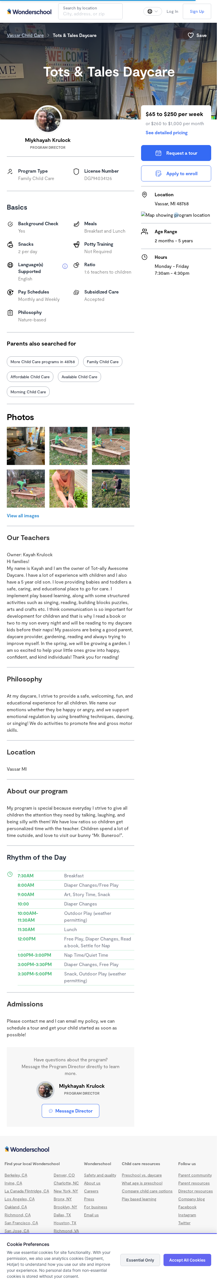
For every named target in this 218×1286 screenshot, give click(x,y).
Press (89, 1198)
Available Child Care (79, 376)
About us (92, 1182)
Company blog (191, 1198)
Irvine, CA (13, 1182)
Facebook (187, 1206)
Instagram (187, 1214)
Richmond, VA (66, 1230)
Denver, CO (64, 1175)
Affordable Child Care (30, 376)
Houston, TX (65, 1222)
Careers (91, 1190)
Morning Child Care (28, 391)
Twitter (184, 1222)
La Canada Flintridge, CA (27, 1190)
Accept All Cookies (187, 1260)
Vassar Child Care (25, 35)
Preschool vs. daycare (142, 1175)
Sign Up (197, 11)
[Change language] (152, 11)
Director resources (195, 1190)
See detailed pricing (167, 132)
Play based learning (139, 1198)
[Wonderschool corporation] (109, 1149)
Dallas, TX (62, 1214)
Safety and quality (100, 1175)
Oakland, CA (16, 1206)
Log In (172, 11)
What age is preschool (142, 1182)
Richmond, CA (18, 1214)
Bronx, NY (63, 1198)
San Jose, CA (17, 1230)
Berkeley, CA (16, 1175)
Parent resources (194, 1182)
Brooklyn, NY (65, 1206)
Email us (91, 1214)
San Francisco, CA (21, 1222)
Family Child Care (103, 361)
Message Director (74, 1110)
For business (95, 1206)
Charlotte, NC (66, 1182)
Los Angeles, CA (20, 1198)
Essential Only (140, 1260)
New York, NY (66, 1190)
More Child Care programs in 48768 (43, 361)
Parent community (195, 1175)
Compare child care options (147, 1190)
